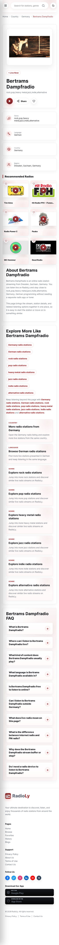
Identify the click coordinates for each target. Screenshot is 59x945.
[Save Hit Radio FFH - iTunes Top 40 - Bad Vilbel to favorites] (34, 184)
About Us (9, 857)
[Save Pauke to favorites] (34, 212)
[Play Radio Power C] (15, 219)
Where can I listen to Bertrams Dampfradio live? (26, 643)
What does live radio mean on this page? (25, 719)
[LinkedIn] (26, 878)
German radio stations (19, 351)
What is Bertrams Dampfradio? (18, 628)
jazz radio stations (17, 379)
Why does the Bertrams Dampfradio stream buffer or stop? (25, 752)
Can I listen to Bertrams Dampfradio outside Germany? (22, 703)
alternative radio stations (20, 393)
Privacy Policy (11, 854)
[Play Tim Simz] (15, 190)
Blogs (7, 842)
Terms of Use (11, 861)
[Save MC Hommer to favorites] (6, 241)
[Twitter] (13, 878)
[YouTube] (32, 878)
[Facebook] (7, 878)
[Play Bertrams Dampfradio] (9, 101)
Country (14, 16)
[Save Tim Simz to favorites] (6, 184)
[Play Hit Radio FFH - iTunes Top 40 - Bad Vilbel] (43, 190)
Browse (8, 832)
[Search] (43, 5)
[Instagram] (20, 878)
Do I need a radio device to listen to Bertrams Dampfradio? (23, 769)
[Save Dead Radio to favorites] (34, 241)
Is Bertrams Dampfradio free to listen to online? (25, 688)
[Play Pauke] (43, 219)
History (8, 839)
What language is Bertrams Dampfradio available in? (24, 674)
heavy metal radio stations (21, 372)
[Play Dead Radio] (43, 247)
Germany (25, 16)
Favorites (9, 835)
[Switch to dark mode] (53, 5)
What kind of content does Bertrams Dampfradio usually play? (25, 658)
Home (5, 16)
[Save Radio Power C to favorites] (6, 212)
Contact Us (10, 864)
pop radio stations (17, 365)
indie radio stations (17, 386)
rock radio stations (17, 358)
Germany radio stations (20, 345)
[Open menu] (6, 6)
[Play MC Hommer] (15, 247)
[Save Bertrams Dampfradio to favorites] (34, 101)
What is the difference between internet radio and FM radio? (24, 735)
